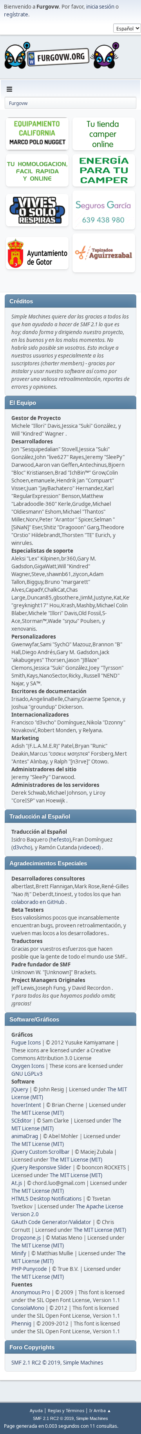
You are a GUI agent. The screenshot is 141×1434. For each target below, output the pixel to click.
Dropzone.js (26, 1237)
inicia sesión (100, 6)
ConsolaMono (27, 1307)
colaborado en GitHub (37, 902)
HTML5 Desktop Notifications (46, 1198)
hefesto (60, 839)
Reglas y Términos (66, 1410)
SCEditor (21, 1120)
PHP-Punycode (29, 1268)
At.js (16, 1183)
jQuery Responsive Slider (41, 1167)
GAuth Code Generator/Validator (51, 1222)
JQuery (19, 1089)
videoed (89, 847)
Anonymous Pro (30, 1292)
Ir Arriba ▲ (100, 1410)
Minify (18, 1253)
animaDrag (24, 1136)
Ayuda (36, 1410)
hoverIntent (26, 1104)
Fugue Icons (26, 1042)
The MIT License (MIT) (37, 1112)
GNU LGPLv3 (27, 1073)
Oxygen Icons (27, 1065)
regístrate (16, 14)
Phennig (21, 1323)
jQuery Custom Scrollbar (40, 1151)
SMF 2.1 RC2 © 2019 (35, 1362)
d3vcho (22, 847)
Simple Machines (83, 1362)
